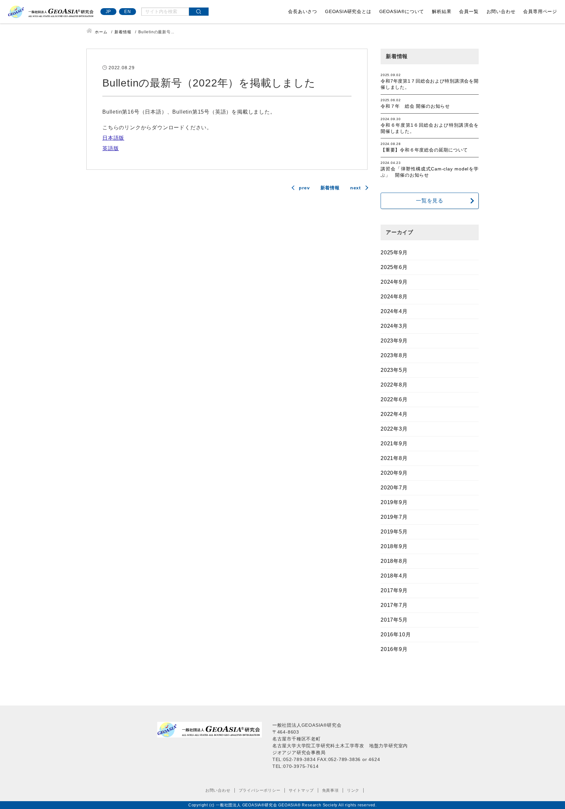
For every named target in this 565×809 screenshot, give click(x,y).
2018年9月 (394, 546)
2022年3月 (394, 429)
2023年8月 (394, 355)
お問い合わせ (501, 11)
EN (127, 11)
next (355, 187)
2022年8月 (394, 385)
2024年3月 (394, 326)
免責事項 (330, 790)
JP (108, 11)
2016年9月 (394, 649)
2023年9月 (394, 340)
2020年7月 (394, 487)
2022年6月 (394, 399)
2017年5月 (394, 620)
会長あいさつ (302, 11)
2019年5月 (394, 531)
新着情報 (330, 187)
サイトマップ (301, 790)
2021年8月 (394, 458)
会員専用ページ (540, 11)
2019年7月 (394, 517)
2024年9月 (394, 282)
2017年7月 (394, 605)
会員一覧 (468, 11)
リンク (353, 790)
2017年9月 (394, 590)
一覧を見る (429, 200)
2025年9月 (394, 252)
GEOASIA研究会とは (348, 11)
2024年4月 (394, 311)
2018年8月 (394, 561)
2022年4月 (394, 414)
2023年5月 (394, 370)
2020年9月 (394, 473)
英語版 (110, 148)
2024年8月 (394, 296)
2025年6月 (394, 267)
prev (304, 187)
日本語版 (113, 138)
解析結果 (441, 11)
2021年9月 (394, 443)
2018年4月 (394, 576)
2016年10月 (396, 634)
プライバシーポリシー (260, 790)
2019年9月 (394, 502)
